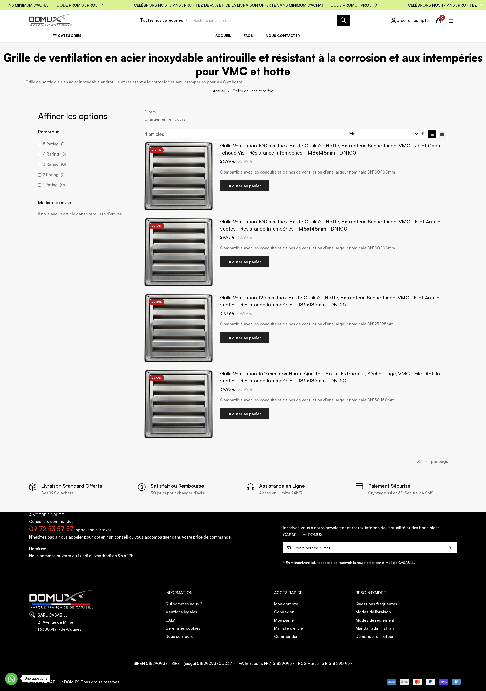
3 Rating (54, 164)
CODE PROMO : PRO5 (244, 5)
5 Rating (53, 143)
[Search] (343, 20)
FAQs (248, 35)
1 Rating (53, 184)
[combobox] (270, 20)
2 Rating (54, 174)
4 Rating (54, 154)
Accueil (223, 35)
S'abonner (449, 548)
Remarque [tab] (48, 132)
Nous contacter (283, 35)
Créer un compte (412, 20)
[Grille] (442, 134)
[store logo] (50, 20)
